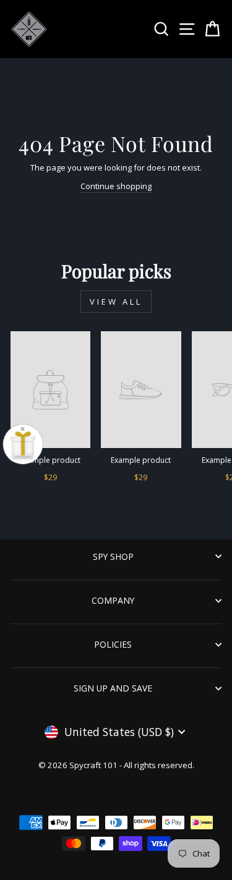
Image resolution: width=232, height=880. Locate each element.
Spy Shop (113, 556)
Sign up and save (113, 688)
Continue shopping (116, 186)
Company (113, 600)
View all (116, 301)
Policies (113, 644)
